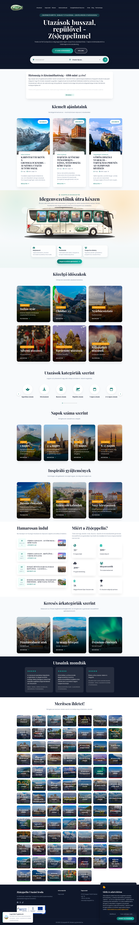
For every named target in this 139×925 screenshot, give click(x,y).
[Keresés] (105, 59)
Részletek (24, 183)
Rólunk (54, 7)
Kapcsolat (48, 7)
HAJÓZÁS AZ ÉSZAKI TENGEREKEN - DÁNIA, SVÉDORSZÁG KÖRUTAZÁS (69, 161)
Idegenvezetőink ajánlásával (68, 261)
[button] (42, 216)
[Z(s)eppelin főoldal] (16, 7)
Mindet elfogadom (125, 918)
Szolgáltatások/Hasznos (77, 7)
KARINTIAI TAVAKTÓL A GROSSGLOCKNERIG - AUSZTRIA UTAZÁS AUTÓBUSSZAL (33, 163)
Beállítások (113, 914)
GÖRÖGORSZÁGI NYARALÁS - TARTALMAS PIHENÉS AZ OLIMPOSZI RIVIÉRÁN (105, 163)
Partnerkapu (99, 7)
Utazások (39, 7)
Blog (93, 7)
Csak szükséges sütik (126, 914)
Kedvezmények (63, 7)
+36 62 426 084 (85, 898)
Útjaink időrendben (62, 51)
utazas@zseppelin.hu (87, 900)
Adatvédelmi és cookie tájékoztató (117, 909)
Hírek (88, 7)
